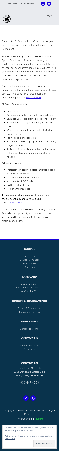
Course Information (29, 259)
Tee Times (12, 3)
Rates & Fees (29, 263)
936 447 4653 (29, 382)
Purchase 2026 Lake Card (29, 287)
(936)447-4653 (27, 3)
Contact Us (29, 349)
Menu (50, 16)
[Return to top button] (55, 236)
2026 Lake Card (29, 284)
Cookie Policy (10, 438)
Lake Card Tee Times (29, 291)
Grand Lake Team (29, 345)
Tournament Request (29, 311)
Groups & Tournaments (29, 308)
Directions (29, 267)
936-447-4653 (33, 97)
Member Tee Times (29, 328)
